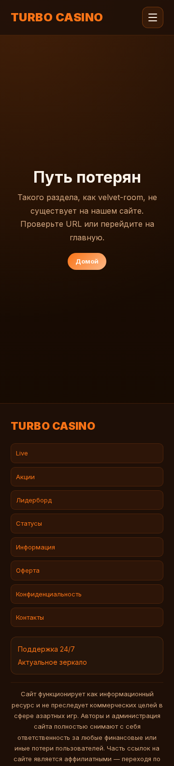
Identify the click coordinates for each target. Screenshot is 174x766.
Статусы (29, 523)
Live (22, 453)
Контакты (30, 617)
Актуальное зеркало (52, 662)
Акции (25, 477)
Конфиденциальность (49, 594)
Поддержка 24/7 (46, 649)
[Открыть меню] (152, 17)
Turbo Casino (57, 17)
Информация (35, 547)
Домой (87, 261)
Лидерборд (34, 500)
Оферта (28, 570)
